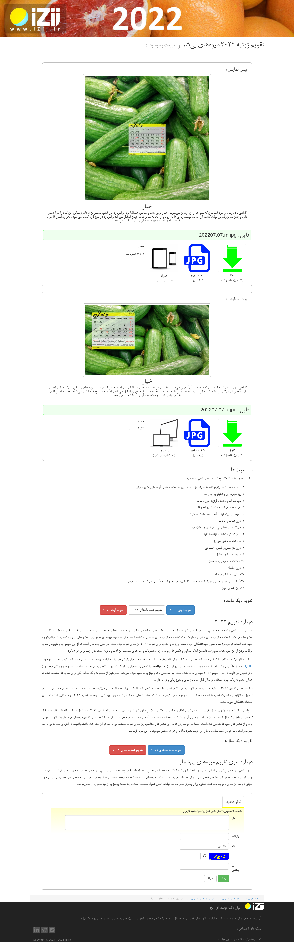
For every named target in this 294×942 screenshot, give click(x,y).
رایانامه (235, 836)
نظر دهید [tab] (233, 802)
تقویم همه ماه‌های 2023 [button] (128, 750)
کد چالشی (235, 868)
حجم (141, 246)
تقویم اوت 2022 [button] (113, 610)
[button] (232, 258)
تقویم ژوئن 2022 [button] (180, 610)
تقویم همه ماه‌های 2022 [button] (146, 610)
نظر (233, 818)
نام (233, 846)
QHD (248, 666)
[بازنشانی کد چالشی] (204, 856)
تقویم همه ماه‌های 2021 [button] (166, 750)
